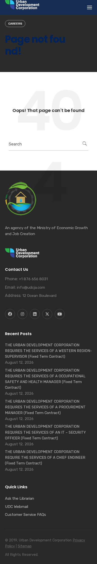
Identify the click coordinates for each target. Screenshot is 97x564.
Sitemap (25, 546)
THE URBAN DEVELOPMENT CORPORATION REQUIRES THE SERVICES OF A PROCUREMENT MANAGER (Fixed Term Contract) (45, 407)
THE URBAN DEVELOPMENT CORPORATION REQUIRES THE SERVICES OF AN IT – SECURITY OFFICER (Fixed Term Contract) (45, 432)
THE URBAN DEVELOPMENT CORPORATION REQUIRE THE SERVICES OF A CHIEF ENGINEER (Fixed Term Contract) (45, 457)
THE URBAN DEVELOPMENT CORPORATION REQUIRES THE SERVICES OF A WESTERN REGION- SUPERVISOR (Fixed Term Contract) (48, 351)
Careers (15, 23)
